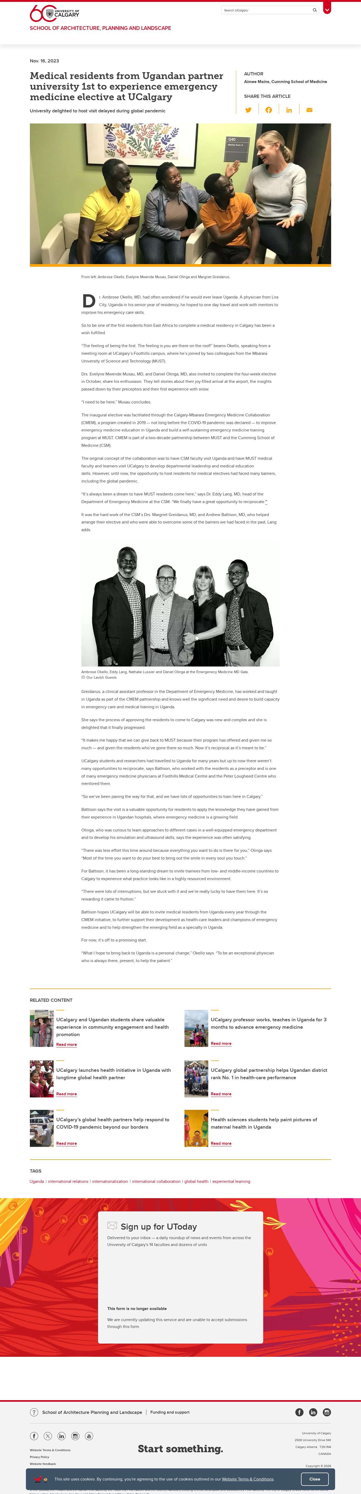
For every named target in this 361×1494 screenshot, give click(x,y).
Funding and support (169, 1412)
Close (314, 1479)
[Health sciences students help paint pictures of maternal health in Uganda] (196, 1128)
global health (196, 1181)
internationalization (110, 1181)
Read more (66, 1044)
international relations (68, 1181)
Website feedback (43, 1463)
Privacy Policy (39, 1457)
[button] (251, 109)
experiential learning (231, 1181)
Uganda (37, 1181)
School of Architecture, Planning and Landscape (100, 28)
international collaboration (156, 1181)
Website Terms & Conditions (248, 1479)
